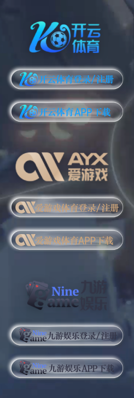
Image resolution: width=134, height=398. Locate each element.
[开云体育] (67, 36)
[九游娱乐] (67, 292)
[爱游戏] (67, 164)
